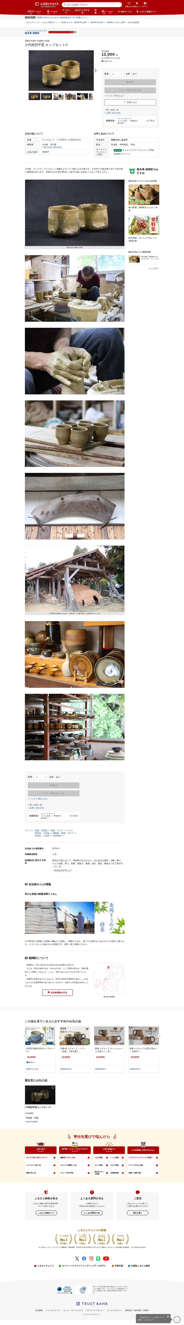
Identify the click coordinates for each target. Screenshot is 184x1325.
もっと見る (153, 268)
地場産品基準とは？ (63, 870)
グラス (70, 830)
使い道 (107, 12)
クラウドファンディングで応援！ (141, 1157)
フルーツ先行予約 (66, 1173)
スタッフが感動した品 (68, 1165)
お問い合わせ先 (113, 113)
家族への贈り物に (135, 1173)
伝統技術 (57, 836)
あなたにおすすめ (82, 11)
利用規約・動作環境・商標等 (137, 1310)
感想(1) (32, 1062)
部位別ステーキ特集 (99, 1173)
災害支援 (119, 1266)
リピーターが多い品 (33, 1165)
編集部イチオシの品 (67, 1157)
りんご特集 (99, 1165)
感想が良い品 (31, 1173)
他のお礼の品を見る (53, 147)
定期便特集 (115, 1173)
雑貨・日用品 (41, 830)
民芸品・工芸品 (42, 833)
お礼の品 (34, 12)
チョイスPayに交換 (136, 1165)
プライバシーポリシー (95, 1310)
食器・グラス (57, 830)
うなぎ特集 (99, 1157)
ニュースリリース (53, 1310)
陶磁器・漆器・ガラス (63, 833)
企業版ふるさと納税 (140, 1266)
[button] (75, 32)
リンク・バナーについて (73, 1310)
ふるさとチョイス (45, 1266)
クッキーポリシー (114, 1310)
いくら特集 (115, 1157)
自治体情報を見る (59, 992)
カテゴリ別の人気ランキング (36, 1157)
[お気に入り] (176, 1319)
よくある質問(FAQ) (92, 1213)
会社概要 (39, 1310)
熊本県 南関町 (32, 1122)
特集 (96, 11)
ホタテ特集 (115, 1165)
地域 (52, 12)
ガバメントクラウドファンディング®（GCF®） (84, 1266)
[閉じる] (168, 1316)
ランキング (66, 11)
